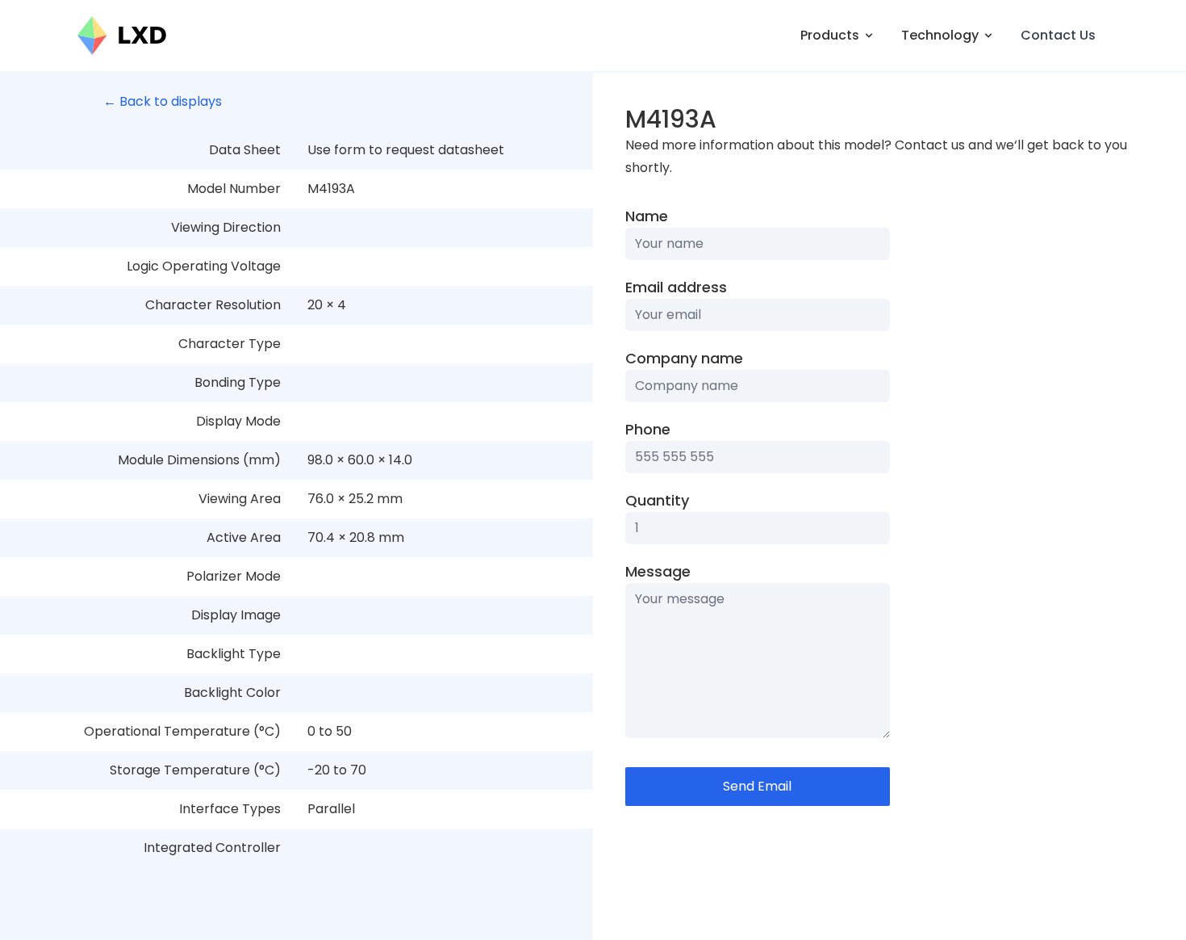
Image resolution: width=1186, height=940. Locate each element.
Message (658, 571)
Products (829, 35)
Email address (676, 287)
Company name (684, 358)
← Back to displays (162, 101)
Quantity (657, 500)
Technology (940, 35)
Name (646, 216)
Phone (647, 429)
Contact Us (1058, 35)
